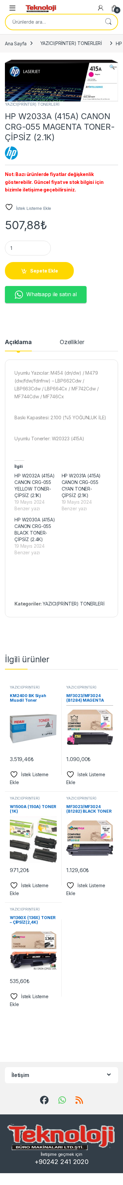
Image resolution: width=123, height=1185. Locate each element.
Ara (108, 22)
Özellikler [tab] (72, 342)
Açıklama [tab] (18, 342)
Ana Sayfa (16, 43)
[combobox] (52, 22)
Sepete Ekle (44, 271)
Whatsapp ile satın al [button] (51, 294)
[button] (112, 67)
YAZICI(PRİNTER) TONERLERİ (71, 43)
